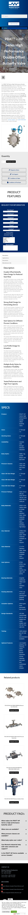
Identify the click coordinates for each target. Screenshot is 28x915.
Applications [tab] (6, 258)
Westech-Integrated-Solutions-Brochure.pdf (11, 892)
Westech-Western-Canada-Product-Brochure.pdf (12, 886)
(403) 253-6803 (7, 873)
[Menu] (3, 77)
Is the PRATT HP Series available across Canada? (12, 854)
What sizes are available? (10, 829)
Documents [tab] (5, 260)
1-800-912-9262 (11, 875)
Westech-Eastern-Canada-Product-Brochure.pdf (12, 889)
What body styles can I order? (11, 840)
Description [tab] (5, 255)
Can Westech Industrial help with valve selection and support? (11, 847)
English (18, 913)
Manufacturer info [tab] (7, 263)
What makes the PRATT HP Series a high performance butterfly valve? (10, 823)
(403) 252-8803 (7, 871)
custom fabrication (22, 119)
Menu (5, 28)
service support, (11, 119)
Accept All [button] (14, 911)
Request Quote (11, 161)
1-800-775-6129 (11, 876)
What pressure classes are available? (10, 835)
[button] (24, 126)
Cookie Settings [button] (6, 911)
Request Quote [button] (14, 710)
